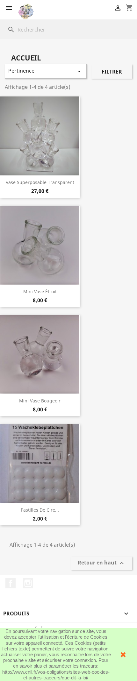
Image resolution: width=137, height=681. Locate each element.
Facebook (10, 583)
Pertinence (45, 71)
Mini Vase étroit (40, 291)
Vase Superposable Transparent (40, 182)
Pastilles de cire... (40, 510)
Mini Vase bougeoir (40, 401)
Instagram (28, 583)
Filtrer (112, 71)
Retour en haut (102, 563)
